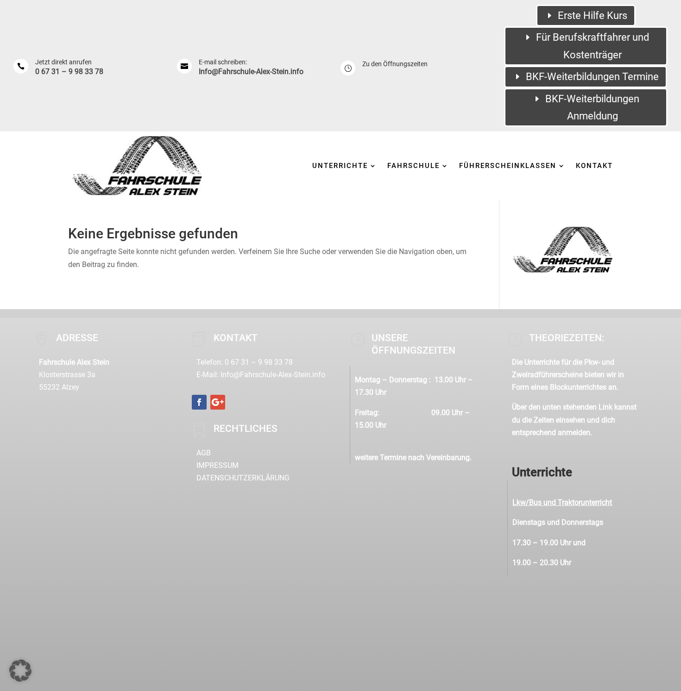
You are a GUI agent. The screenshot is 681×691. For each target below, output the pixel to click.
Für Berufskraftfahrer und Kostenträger (592, 45)
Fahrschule (413, 166)
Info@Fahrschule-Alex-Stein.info (251, 71)
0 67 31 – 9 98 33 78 (69, 71)
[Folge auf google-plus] (217, 402)
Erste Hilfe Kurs (592, 15)
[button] (20, 670)
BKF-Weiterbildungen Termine (592, 76)
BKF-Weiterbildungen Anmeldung (592, 107)
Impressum (217, 465)
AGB (203, 452)
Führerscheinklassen (507, 166)
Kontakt (594, 166)
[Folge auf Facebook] (199, 402)
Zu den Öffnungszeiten (395, 64)
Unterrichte (340, 166)
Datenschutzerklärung (243, 477)
